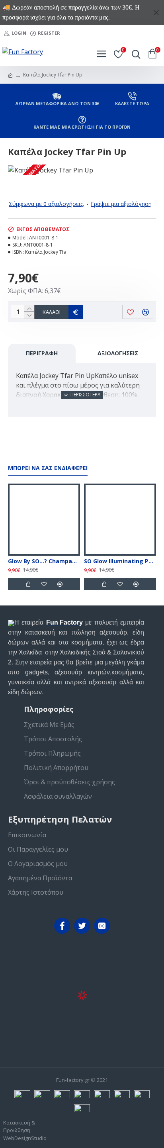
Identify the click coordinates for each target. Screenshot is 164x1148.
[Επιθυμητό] (44, 584)
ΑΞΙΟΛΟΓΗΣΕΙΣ (118, 353)
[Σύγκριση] (60, 584)
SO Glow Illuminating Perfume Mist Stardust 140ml (120, 561)
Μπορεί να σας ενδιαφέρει (48, 468)
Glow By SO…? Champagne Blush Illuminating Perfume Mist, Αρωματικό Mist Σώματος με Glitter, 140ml (44, 561)
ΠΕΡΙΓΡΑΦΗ (42, 353)
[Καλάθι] (28, 584)
